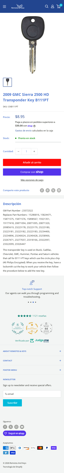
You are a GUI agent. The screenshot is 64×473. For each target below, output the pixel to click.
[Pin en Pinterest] (48, 190)
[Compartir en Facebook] (42, 190)
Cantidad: (8, 151)
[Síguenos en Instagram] (16, 427)
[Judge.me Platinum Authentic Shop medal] (18, 328)
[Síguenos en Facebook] (5, 427)
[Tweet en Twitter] (53, 190)
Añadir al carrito (32, 162)
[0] (58, 6)
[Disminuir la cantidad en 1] (18, 151)
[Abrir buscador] (46, 6)
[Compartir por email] (59, 190)
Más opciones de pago (32, 179)
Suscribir (12, 402)
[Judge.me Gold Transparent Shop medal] (32, 328)
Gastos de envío (23, 130)
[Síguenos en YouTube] (22, 427)
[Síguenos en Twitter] (11, 427)
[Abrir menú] (4, 6)
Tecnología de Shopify (12, 466)
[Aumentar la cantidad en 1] (34, 151)
